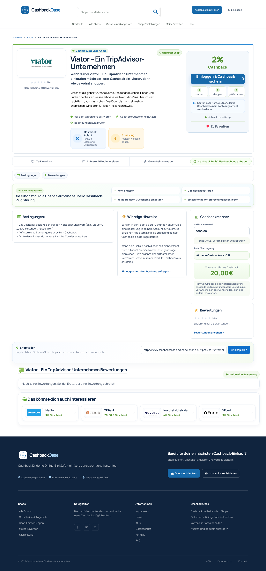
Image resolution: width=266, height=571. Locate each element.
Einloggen (236, 9)
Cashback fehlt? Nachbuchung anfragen (223, 161)
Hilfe (191, 24)
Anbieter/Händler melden (103, 161)
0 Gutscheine (32, 88)
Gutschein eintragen (161, 161)
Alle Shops (94, 24)
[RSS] (95, 527)
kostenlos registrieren (223, 473)
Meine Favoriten (174, 24)
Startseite (77, 24)
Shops (29, 37)
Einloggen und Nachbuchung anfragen (145, 271)
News (139, 517)
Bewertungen (56, 175)
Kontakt (140, 534)
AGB (138, 523)
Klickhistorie (26, 534)
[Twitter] (86, 527)
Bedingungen (29, 175)
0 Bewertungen (50, 88)
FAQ (138, 540)
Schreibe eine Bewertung (241, 374)
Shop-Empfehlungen (149, 24)
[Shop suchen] (155, 12)
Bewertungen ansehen (208, 332)
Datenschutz (143, 529)
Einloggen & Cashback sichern (215, 79)
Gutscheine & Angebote (119, 24)
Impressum (142, 511)
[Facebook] (77, 527)
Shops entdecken (185, 473)
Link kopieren (239, 350)
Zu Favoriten (220, 126)
